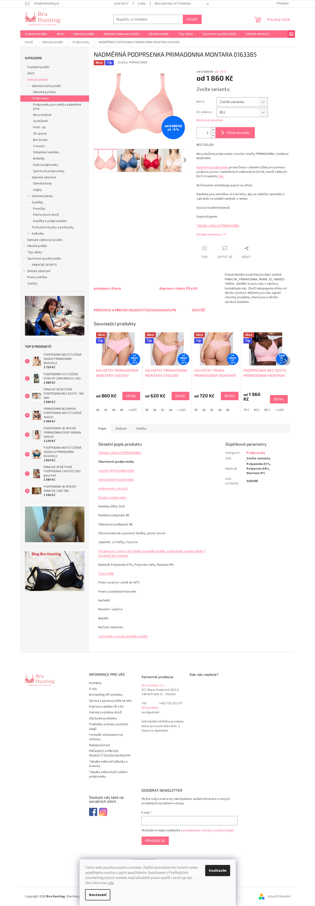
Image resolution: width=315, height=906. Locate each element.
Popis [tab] (102, 428)
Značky (32, 283)
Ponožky (39, 208)
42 (105, 410)
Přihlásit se (155, 841)
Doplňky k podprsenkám (50, 221)
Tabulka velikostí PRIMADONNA (218, 225)
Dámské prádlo (37, 79)
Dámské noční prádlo (46, 86)
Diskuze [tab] (121, 428)
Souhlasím (218, 870)
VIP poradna (150, 708)
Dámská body (42, 183)
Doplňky (37, 202)
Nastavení (97, 894)
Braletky (39, 158)
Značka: (132, 62)
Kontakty (121, 4)
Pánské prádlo (37, 246)
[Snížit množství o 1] (213, 135)
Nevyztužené (42, 115)
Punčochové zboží (46, 214)
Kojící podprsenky (45, 165)
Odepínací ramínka (46, 152)
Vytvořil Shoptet (279, 896)
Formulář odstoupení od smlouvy (106, 737)
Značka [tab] (141, 428)
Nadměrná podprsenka (212, 167)
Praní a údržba (37, 277)
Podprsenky (40, 98)
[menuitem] (36, 34)
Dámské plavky (42, 196)
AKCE (31, 73)
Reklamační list (99, 745)
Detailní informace (209, 234)
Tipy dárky (34, 252)
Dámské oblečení (44, 177)
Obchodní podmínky (103, 718)
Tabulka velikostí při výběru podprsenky (108, 774)
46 (121, 410)
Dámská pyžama (44, 92)
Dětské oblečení (38, 271)
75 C (246, 410)
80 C (257, 410)
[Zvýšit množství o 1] (213, 130)
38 (146, 410)
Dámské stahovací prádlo (44, 240)
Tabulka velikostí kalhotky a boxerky (108, 763)
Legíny (37, 189)
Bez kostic (40, 140)
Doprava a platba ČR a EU (106, 706)
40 (97, 410)
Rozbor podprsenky (112, 497)
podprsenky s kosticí (113, 488)
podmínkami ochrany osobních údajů (208, 830)
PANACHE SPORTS (44, 265)
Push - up (39, 127)
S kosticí (39, 146)
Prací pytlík (106, 573)
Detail (131, 396)
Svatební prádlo (38, 67)
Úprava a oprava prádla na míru (110, 700)
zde (111, 882)
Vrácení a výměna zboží (105, 712)
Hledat (192, 19)
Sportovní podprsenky (49, 171)
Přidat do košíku (238, 133)
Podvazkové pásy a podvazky (53, 227)
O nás (141, 4)
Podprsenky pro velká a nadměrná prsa (57, 106)
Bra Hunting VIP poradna (173, 4)
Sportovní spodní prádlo (44, 258)
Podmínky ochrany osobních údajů (108, 726)
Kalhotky (38, 233)
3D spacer (40, 133)
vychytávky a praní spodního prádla (123, 636)
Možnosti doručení (209, 120)
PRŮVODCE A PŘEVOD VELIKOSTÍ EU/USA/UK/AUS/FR (109, 753)
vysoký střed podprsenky (116, 470)
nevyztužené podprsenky (116, 479)
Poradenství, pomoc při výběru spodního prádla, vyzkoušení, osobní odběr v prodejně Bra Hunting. (151, 553)
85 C (267, 410)
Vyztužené (40, 121)
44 (113, 410)
